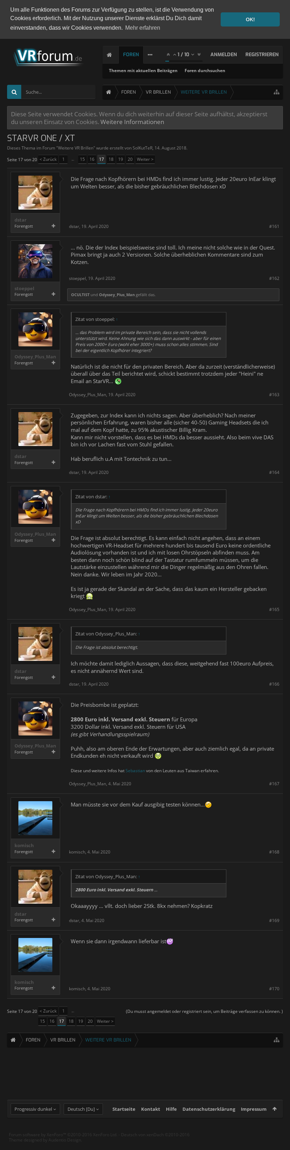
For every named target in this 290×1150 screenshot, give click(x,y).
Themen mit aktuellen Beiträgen (143, 71)
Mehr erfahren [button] (142, 28)
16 (91, 159)
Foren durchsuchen (205, 71)
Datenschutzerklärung (208, 1109)
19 (120, 159)
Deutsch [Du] (81, 1109)
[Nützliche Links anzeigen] (276, 92)
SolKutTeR (142, 148)
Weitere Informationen (132, 121)
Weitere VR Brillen (75, 148)
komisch (24, 846)
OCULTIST (80, 294)
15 (82, 159)
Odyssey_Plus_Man (117, 294)
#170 (274, 988)
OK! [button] (250, 19)
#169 (274, 920)
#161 (274, 226)
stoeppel (24, 289)
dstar (20, 220)
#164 (274, 472)
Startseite (123, 1109)
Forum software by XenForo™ (63, 1135)
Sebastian (135, 771)
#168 (274, 852)
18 (111, 159)
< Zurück (48, 159)
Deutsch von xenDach (155, 1135)
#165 (274, 609)
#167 (274, 783)
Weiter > (145, 159)
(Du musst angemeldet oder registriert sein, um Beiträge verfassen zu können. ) (204, 1011)
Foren (131, 54)
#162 (274, 278)
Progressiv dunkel (33, 1109)
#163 (274, 394)
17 (101, 159)
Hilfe (171, 1109)
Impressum (254, 1109)
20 (130, 159)
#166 (274, 684)
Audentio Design (64, 1140)
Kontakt (150, 1109)
